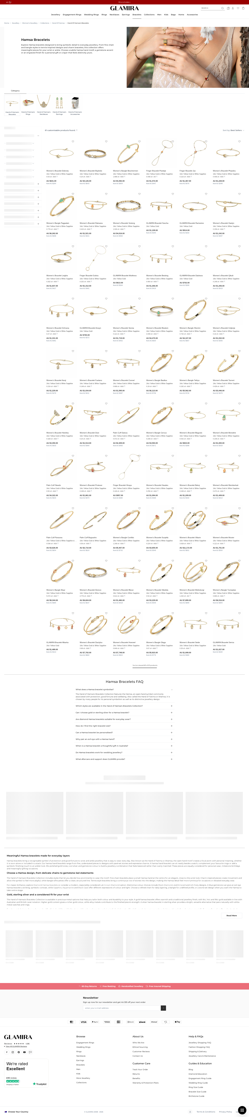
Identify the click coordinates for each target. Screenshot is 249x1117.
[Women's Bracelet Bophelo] (95, 153)
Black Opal (83, 887)
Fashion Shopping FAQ (199, 1047)
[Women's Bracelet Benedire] (228, 415)
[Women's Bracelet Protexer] (95, 467)
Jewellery (15, 23)
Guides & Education (200, 1063)
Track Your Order (140, 1069)
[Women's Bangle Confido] (128, 520)
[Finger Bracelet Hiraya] (128, 467)
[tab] (15, 91)
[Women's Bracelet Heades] (161, 467)
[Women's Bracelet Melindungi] (195, 572)
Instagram (12, 1052)
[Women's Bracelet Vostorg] (128, 205)
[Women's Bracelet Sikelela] (161, 572)
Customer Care (141, 1063)
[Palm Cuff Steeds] (61, 467)
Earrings (80, 1060)
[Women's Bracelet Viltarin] (195, 520)
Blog (30, 1052)
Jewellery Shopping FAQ (200, 1042)
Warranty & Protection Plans (146, 1083)
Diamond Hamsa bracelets (45, 885)
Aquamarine (68, 887)
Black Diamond (165, 885)
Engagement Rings (85, 1042)
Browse (80, 1036)
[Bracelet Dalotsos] (195, 258)
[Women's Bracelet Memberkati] (228, 467)
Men (78, 1069)
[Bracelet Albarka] (61, 624)
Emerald (182, 885)
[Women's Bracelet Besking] (161, 258)
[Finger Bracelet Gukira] (95, 258)
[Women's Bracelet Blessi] (128, 572)
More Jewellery (83, 1078)
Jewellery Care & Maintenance (202, 1056)
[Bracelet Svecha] (161, 205)
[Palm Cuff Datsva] (128, 415)
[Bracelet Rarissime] (195, 205)
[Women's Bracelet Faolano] (95, 362)
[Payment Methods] (124, 1022)
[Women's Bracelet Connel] (128, 362)
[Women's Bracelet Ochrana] (61, 310)
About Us (138, 1036)
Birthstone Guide (196, 1096)
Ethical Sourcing (140, 1047)
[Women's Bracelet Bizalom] (161, 310)
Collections (44, 23)
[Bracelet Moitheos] (128, 258)
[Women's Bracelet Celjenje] (228, 310)
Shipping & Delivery (198, 1051)
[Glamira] (124, 8)
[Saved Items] (238, 8)
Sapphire (57, 887)
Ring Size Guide (196, 1087)
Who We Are (138, 1042)
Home (6, 23)
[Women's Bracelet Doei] (95, 415)
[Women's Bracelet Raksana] (95, 205)
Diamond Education (198, 1074)
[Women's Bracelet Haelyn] (228, 205)
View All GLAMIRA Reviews (16, 1046)
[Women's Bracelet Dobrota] (61, 153)
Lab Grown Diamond (109, 885)
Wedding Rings (83, 1047)
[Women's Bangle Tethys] (195, 362)
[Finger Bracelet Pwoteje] (161, 153)
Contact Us (138, 1056)
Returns (136, 1074)
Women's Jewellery (30, 23)
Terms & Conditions (206, 1112)
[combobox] (213, 8)
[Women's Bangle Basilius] (161, 362)
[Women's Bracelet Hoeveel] (128, 624)
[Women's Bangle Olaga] (161, 624)
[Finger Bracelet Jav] (195, 153)
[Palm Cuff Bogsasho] (95, 520)
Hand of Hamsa (58, 23)
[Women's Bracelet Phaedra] (228, 153)
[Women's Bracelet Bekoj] (195, 467)
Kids (78, 1074)
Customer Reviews (141, 1051)
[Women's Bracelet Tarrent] (228, 362)
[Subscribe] (163, 1008)
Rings (79, 1051)
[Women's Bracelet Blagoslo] (195, 415)
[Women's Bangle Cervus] (161, 415)
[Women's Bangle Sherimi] (195, 310)
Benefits (136, 1078)
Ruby (196, 885)
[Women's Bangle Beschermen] (128, 153)
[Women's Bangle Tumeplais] (228, 572)
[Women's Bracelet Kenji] (61, 362)
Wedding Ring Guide (198, 1083)
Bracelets (80, 1065)
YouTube (24, 1052)
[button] (73, 142)
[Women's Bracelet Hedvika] (61, 415)
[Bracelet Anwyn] (95, 310)
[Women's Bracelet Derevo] (95, 572)
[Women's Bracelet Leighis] (61, 258)
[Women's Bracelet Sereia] (128, 310)
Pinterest (18, 1052)
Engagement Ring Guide (200, 1078)
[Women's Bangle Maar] (61, 572)
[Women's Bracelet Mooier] (228, 520)
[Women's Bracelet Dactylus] (95, 624)
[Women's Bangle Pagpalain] (61, 205)
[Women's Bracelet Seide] (195, 624)
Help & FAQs (196, 1036)
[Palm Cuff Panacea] (61, 520)
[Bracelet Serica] (228, 624)
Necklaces (80, 1056)
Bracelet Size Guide (197, 1092)
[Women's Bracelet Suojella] (161, 520)
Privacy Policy (225, 1112)
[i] (77, 130)
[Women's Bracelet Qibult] (228, 258)
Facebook (6, 1052)
